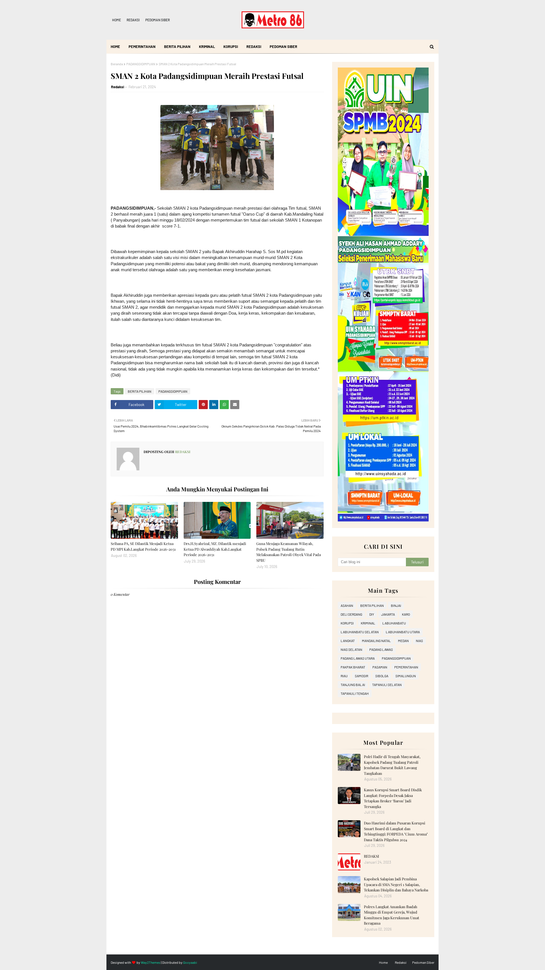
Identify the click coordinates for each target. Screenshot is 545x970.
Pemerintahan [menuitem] (142, 46)
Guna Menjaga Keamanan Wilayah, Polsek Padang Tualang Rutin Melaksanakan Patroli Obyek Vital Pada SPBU (288, 552)
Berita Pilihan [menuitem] (177, 46)
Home (116, 20)
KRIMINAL (368, 623)
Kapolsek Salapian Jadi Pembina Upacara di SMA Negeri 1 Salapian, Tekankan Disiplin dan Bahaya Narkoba (396, 884)
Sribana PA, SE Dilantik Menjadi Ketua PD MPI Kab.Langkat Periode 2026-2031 (143, 546)
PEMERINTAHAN (406, 667)
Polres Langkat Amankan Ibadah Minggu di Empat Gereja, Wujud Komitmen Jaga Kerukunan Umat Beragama (391, 915)
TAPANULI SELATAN (387, 685)
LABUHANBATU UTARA (403, 632)
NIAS (419, 641)
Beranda (117, 64)
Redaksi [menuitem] (253, 46)
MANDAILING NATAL (376, 641)
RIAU (344, 676)
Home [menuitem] (115, 46)
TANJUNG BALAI (353, 685)
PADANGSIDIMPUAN (140, 64)
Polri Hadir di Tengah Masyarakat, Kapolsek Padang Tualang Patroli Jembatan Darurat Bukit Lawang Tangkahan (392, 765)
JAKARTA (388, 614)
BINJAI (396, 605)
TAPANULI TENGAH (355, 693)
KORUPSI (347, 623)
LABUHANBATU (394, 623)
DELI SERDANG (351, 614)
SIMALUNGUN (405, 676)
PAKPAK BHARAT (353, 667)
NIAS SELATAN (351, 649)
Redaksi (133, 20)
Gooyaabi (190, 962)
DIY (371, 614)
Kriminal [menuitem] (207, 46)
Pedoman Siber (157, 20)
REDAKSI (371, 856)
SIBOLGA (381, 676)
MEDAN (403, 641)
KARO (406, 614)
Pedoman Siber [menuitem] (283, 46)
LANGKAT (348, 641)
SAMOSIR (361, 676)
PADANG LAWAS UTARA (358, 658)
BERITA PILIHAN (139, 391)
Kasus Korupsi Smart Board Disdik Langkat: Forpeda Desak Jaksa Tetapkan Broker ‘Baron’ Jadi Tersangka (393, 798)
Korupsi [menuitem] (230, 46)
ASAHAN (347, 605)
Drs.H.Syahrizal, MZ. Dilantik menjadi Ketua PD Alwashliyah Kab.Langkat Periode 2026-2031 (215, 549)
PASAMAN (379, 667)
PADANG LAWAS (381, 649)
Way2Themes (150, 962)
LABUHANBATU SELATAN (360, 632)
